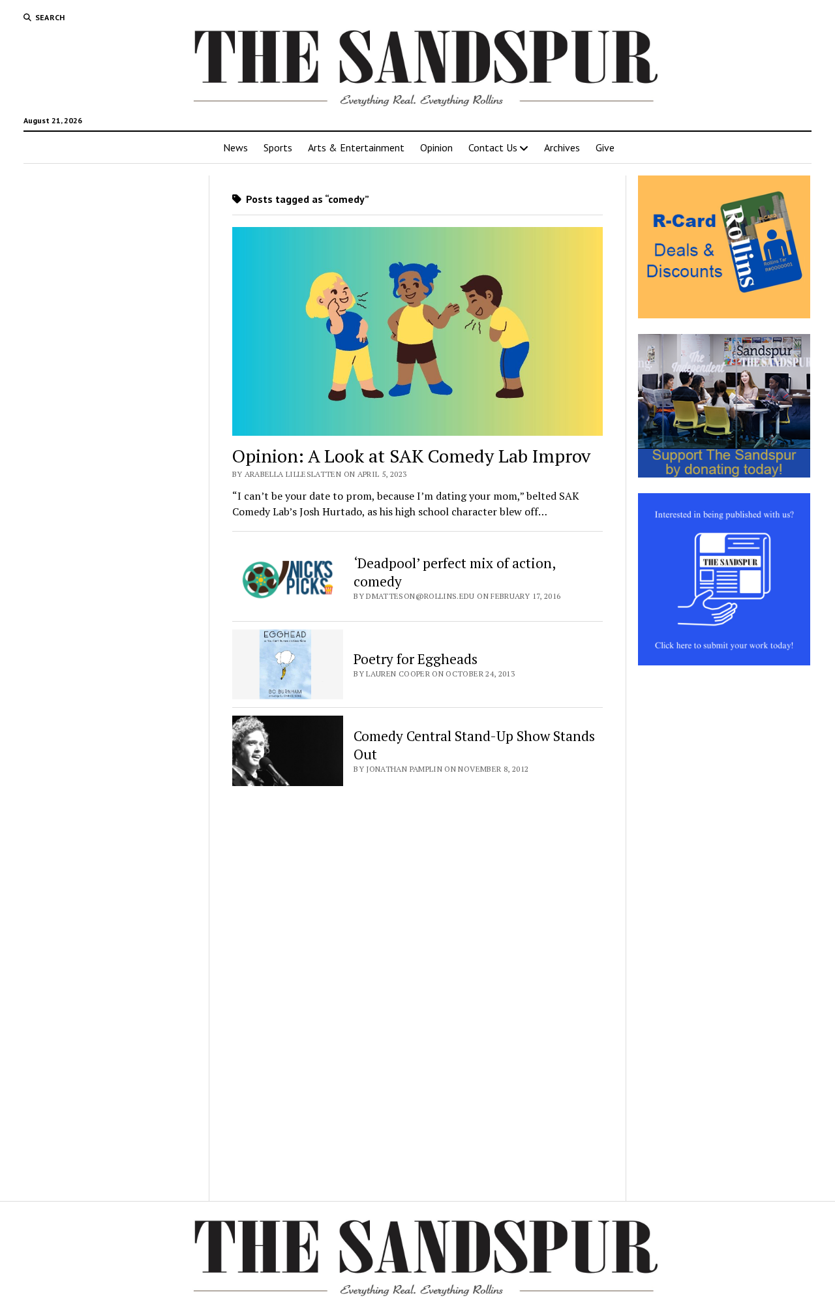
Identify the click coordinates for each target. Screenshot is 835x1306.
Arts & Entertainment (356, 147)
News (235, 147)
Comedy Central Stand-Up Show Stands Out (474, 745)
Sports (278, 147)
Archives (562, 147)
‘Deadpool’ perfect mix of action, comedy (454, 572)
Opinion (436, 147)
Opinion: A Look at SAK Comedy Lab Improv (411, 456)
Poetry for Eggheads (416, 659)
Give (605, 147)
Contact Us (492, 147)
